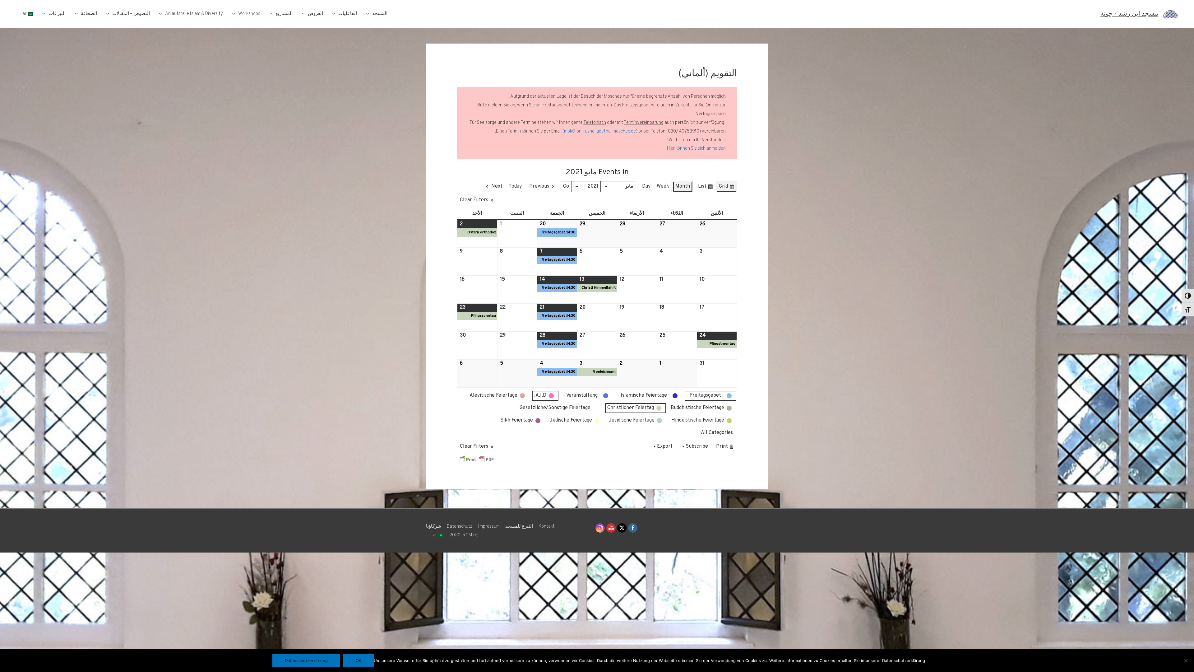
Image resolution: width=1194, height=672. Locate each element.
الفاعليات (347, 14)
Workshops (249, 14)
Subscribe (697, 446)
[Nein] (1186, 660)
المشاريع (284, 14)
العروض (315, 14)
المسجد (379, 14)
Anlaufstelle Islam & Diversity (194, 14)
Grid (726, 187)
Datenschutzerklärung (306, 660)
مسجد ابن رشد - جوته (1129, 14)
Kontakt (547, 527)
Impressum (489, 527)
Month (682, 186)
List (705, 187)
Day (646, 186)
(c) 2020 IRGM (464, 535)
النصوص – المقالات (131, 14)
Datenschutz (460, 527)
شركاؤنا (433, 527)
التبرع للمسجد (519, 527)
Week (663, 186)
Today (515, 186)
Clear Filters (474, 200)
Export (665, 446)
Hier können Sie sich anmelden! (695, 149)
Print (725, 447)
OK (358, 660)
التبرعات (57, 14)
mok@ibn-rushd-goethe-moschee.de (600, 131)
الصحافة (89, 14)
